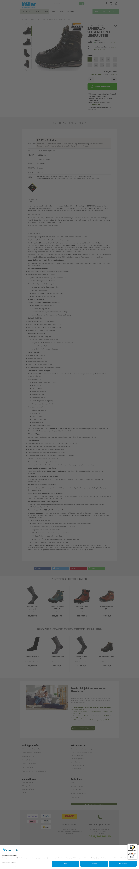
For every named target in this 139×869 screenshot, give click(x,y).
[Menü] (136, 845)
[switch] (132, 857)
